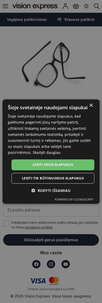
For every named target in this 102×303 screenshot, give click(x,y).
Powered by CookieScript (74, 199)
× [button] (91, 105)
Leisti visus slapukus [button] (53, 164)
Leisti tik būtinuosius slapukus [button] (53, 178)
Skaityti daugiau (47, 152)
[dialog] (51, 151)
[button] (51, 190)
